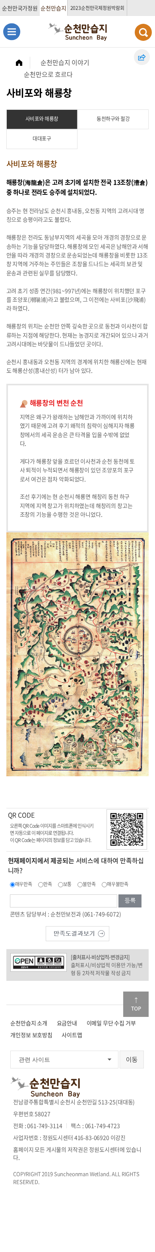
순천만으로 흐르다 (48, 74)
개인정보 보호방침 (31, 1035)
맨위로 (136, 1004)
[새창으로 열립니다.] (77, 933)
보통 (67, 884)
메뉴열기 (11, 31)
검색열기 (143, 32)
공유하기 (142, 57)
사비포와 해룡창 (41, 118)
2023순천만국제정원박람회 (97, 7)
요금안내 (67, 1023)
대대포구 (42, 138)
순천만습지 (53, 8)
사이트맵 (72, 1035)
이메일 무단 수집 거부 (111, 1023)
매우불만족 (117, 884)
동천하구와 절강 (113, 118)
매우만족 (23, 884)
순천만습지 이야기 (65, 62)
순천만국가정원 (20, 8)
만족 (47, 884)
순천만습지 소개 (28, 1023)
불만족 (89, 884)
